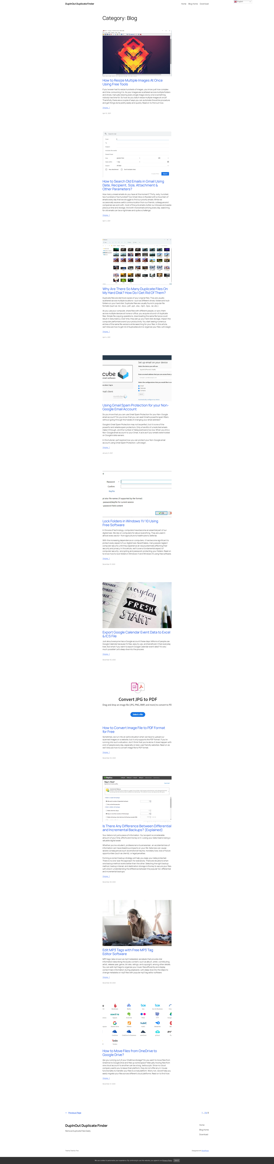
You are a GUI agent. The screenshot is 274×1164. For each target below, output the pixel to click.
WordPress (205, 1151)
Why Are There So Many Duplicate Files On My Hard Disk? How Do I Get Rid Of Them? (135, 291)
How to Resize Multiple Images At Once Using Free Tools (133, 82)
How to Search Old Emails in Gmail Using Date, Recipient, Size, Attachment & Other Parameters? (133, 185)
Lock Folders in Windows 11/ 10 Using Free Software (130, 523)
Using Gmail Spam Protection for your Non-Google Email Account (136, 407)
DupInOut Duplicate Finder (79, 3)
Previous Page (73, 1112)
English (240, 1)
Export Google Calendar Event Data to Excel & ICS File (136, 634)
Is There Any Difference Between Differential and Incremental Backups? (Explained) (137, 828)
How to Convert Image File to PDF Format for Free (134, 729)
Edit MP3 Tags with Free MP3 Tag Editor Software (128, 952)
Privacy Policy (167, 1160)
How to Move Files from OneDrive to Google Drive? (130, 1053)
